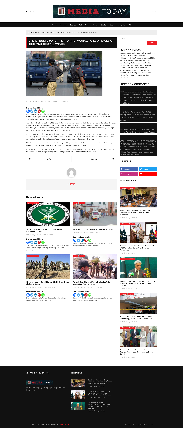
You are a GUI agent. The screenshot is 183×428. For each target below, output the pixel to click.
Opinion (95, 25)
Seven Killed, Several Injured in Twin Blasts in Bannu (93, 229)
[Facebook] (28, 111)
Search (122, 39)
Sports (112, 25)
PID (130, 25)
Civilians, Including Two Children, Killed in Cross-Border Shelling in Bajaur (48, 283)
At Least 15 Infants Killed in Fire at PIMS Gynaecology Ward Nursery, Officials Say (136, 317)
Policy (135, 425)
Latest (35, 203)
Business (73, 25)
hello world (124, 129)
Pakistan (63, 25)
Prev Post (49, 159)
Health (124, 294)
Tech (80, 25)
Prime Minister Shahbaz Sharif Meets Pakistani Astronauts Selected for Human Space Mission (137, 100)
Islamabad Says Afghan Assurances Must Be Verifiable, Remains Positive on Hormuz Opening (138, 283)
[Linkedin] (35, 111)
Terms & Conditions (146, 425)
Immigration (122, 25)
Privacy (127, 425)
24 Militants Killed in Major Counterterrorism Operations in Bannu (44, 230)
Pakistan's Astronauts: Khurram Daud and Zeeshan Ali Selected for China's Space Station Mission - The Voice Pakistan (138, 94)
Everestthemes (64, 424)
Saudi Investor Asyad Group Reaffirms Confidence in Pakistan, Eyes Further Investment (135, 212)
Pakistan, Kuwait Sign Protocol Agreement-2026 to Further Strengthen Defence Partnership (137, 248)
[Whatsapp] (43, 111)
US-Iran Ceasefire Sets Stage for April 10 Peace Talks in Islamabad (137, 117)
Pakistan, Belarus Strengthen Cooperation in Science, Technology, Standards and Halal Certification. (136, 75)
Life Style (104, 25)
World (87, 25)
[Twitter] (31, 111)
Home (54, 25)
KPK (29, 203)
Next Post (94, 159)
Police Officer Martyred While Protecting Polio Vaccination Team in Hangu (91, 283)
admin (55, 101)
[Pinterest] (39, 111)
